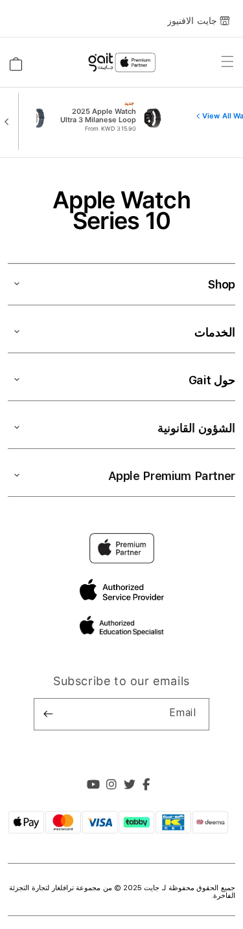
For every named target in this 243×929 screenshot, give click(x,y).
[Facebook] (146, 786)
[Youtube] (93, 786)
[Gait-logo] (121, 63)
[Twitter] (130, 786)
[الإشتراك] (48, 714)
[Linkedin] (111, 786)
